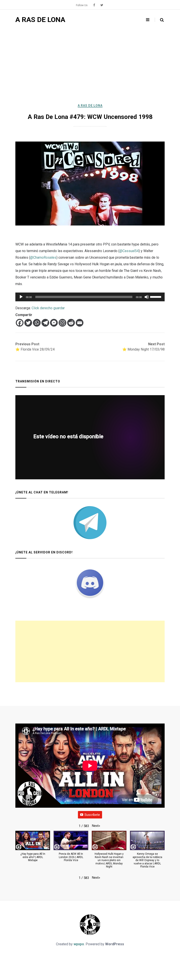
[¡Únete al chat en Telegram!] (90, 522)
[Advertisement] (90, 62)
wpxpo (79, 944)
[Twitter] (28, 323)
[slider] (156, 296)
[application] (90, 297)
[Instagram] (62, 323)
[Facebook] (19, 323)
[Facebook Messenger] (54, 323)
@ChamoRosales (43, 257)
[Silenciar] (146, 297)
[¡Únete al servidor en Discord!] (90, 582)
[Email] (79, 323)
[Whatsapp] (37, 323)
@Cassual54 (129, 251)
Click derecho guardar (48, 308)
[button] (96, 825)
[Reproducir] (21, 297)
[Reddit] (71, 323)
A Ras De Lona (90, 105)
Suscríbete (92, 815)
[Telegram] (45, 323)
